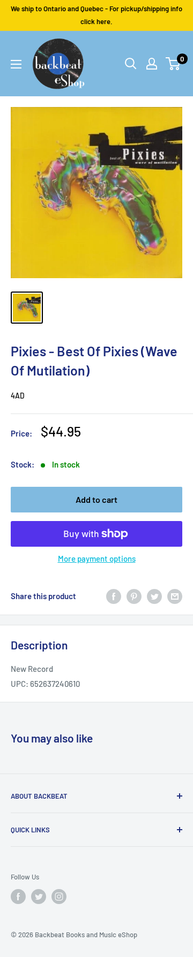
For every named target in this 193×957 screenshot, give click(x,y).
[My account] (151, 64)
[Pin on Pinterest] (134, 595)
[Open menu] (16, 64)
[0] (173, 63)
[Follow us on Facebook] (18, 896)
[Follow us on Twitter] (38, 896)
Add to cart (96, 499)
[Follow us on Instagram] (58, 896)
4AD (18, 395)
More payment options (97, 558)
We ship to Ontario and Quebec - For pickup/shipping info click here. (96, 15)
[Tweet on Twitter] (154, 595)
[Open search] (131, 64)
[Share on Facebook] (113, 595)
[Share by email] (174, 595)
